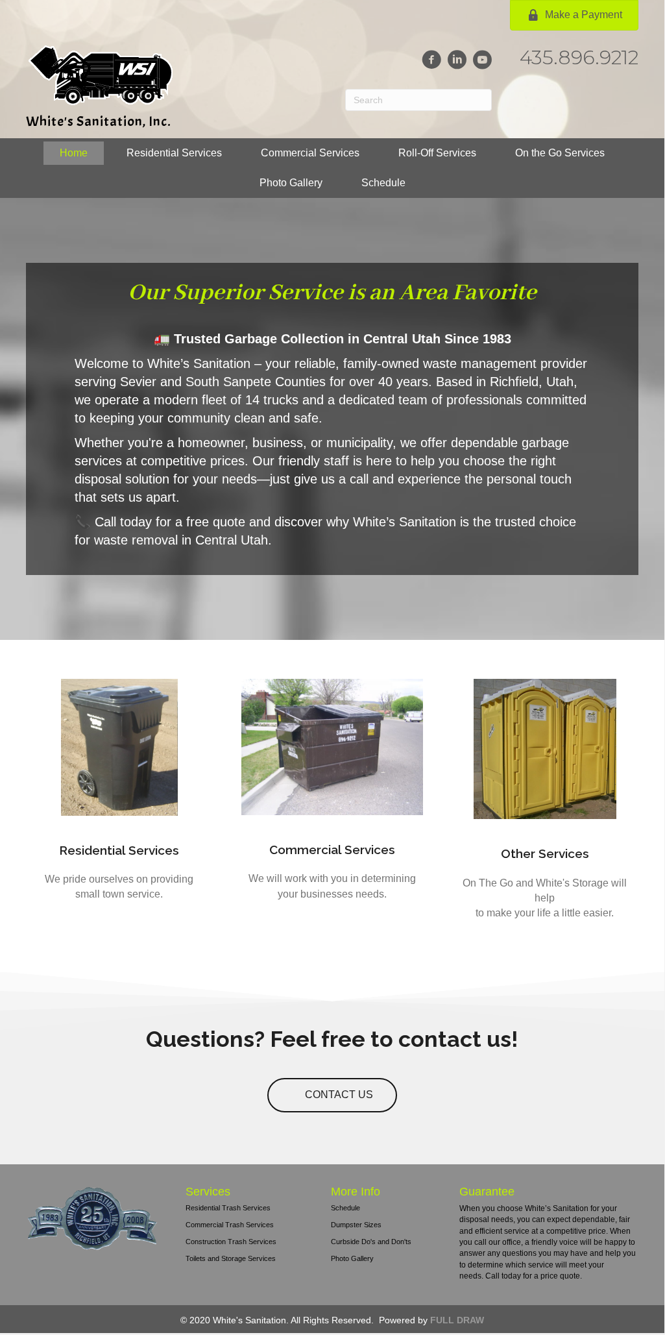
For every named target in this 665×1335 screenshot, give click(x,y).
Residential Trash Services (228, 1208)
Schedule (345, 1208)
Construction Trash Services (231, 1241)
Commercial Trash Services (230, 1225)
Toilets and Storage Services (231, 1258)
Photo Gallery (352, 1258)
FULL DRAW (457, 1320)
